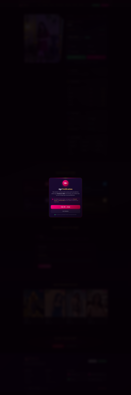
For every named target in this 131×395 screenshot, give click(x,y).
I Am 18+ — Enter (65, 207)
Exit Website (65, 211)
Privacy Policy (62, 200)
